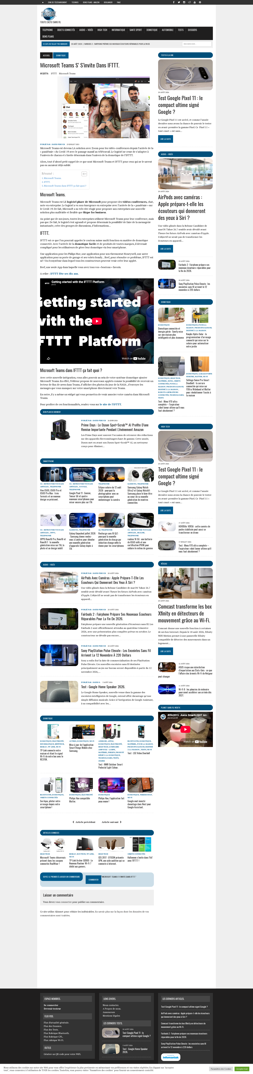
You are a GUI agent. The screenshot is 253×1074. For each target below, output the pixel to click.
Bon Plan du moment (52, 411)
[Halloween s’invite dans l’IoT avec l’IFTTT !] (141, 849)
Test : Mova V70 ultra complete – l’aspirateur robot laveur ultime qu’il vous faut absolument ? (171, 406)
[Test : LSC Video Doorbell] (141, 737)
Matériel (102, 752)
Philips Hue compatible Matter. (79, 800)
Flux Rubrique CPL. (53, 1036)
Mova (170, 381)
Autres (72, 741)
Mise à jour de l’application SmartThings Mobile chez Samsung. (81, 748)
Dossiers (192, 30)
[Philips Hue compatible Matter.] (82, 790)
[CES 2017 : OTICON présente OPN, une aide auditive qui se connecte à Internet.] (111, 849)
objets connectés (66, 30)
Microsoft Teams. (52, 178)
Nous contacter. (111, 1005)
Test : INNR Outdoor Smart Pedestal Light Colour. (110, 766)
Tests (180, 30)
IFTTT (54, 73)
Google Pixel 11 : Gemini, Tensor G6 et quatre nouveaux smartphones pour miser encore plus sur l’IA (81, 497)
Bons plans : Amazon (91, 2)
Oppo (52, 533)
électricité (58, 741)
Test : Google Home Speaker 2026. (103, 686)
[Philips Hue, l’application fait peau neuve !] (111, 790)
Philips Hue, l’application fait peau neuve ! (111, 800)
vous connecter (63, 902)
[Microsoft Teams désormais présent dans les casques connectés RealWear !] (53, 849)
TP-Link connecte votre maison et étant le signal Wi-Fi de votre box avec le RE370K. (51, 755)
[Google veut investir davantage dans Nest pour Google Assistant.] (141, 790)
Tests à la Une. (167, 55)
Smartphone (48, 461)
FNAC (119, 2)
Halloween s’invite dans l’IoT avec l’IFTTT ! (140, 859)
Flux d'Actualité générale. (56, 1022)
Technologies (105, 758)
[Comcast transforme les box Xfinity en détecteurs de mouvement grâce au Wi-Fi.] (185, 596)
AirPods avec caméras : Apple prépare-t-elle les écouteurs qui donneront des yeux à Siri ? (112, 580)
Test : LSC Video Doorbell (139, 753)
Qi (99, 530)
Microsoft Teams (67, 73)
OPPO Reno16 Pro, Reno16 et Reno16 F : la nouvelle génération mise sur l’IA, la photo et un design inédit (53, 543)
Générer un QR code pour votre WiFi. (62, 1054)
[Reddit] (189, 2)
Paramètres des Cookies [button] (221, 1069)
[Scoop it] (210, 2)
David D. (97, 682)
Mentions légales (111, 1015)
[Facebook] (173, 2)
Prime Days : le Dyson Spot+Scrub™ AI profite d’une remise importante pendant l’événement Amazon (114, 427)
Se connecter (51, 1005)
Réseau (164, 563)
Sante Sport (136, 30)
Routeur (81, 854)
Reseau (43, 747)
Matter (198, 376)
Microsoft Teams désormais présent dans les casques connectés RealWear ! (53, 860)
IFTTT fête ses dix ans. (64, 273)
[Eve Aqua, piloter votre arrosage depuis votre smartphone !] (53, 790)
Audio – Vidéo (86, 30)
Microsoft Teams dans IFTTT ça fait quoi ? (65, 185)
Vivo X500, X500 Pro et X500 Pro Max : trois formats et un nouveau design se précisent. (50, 495)
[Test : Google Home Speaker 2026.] (59, 700)
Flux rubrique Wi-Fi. (54, 1040)
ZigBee (101, 761)
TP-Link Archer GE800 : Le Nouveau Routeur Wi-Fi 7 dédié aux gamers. (81, 863)
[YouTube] (194, 2)
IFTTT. (47, 181)
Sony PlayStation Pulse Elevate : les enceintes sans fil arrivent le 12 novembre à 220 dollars (116, 653)
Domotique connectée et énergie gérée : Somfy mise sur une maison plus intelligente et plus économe (171, 333)
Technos (75, 2)
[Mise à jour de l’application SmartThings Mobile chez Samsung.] (82, 737)
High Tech (102, 30)
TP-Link (51, 747)
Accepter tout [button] (242, 1069)
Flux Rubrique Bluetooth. (56, 1033)
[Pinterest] (200, 2)
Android (102, 741)
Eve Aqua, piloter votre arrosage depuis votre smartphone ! (50, 804)
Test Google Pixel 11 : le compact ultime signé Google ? (180, 104)
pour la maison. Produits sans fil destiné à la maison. (140, 747)
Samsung (132, 484)
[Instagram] (184, 2)
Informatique (118, 30)
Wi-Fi (58, 747)
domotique (48, 718)
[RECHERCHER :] (196, 43)
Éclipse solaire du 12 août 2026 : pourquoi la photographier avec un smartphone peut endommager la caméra (109, 493)
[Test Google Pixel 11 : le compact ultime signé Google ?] (185, 88)
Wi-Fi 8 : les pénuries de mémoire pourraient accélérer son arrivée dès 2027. (195, 692)
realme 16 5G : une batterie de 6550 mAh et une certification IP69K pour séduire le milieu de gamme (140, 543)
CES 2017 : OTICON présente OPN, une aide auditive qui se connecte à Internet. (111, 860)
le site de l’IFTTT (110, 404)
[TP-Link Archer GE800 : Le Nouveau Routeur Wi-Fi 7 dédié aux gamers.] (82, 849)
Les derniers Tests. (113, 1023)
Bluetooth (133, 741)
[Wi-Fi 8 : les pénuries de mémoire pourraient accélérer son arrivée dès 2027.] (167, 692)
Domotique (152, 30)
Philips (111, 752)
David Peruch (58, 144)
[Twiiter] (179, 2)
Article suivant (110, 822)
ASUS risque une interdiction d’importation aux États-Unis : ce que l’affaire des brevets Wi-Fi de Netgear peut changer (185, 671)
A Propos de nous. (112, 1008)
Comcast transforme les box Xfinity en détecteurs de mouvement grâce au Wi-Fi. (185, 613)
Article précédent (85, 822)
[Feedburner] (205, 2)
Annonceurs (109, 1012)
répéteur (59, 744)
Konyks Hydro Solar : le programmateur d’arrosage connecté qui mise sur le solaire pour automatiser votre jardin (198, 340)
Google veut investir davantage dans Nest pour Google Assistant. (139, 804)
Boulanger (108, 2)
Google (83, 486)
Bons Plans (48, 36)
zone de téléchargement (57, 2)
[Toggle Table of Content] (82, 173)
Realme (141, 533)
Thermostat (146, 795)
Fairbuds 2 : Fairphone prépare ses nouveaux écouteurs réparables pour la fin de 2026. (116, 616)
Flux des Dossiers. (53, 1026)
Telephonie (47, 30)
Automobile (167, 30)
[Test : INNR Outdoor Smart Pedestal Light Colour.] (111, 737)
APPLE (110, 741)
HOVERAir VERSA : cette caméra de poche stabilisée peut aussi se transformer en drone (194, 529)
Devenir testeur (52, 1008)
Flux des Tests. (51, 1029)
